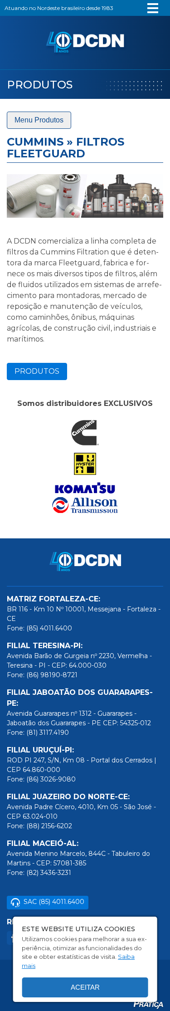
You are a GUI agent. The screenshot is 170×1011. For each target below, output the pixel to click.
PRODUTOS (37, 371)
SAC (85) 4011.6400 (54, 902)
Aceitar (85, 987)
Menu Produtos (39, 120)
